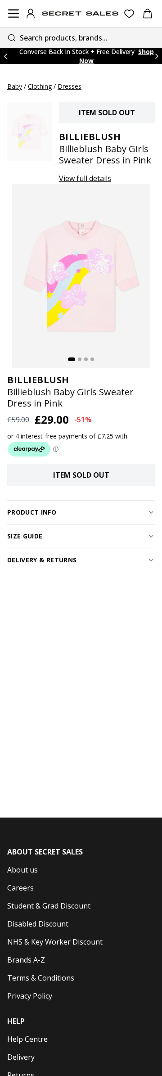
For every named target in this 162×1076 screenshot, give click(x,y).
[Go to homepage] (80, 13)
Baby (14, 86)
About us (22, 870)
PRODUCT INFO (31, 512)
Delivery (21, 1057)
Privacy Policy (29, 996)
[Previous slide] (5, 56)
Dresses (69, 86)
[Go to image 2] (79, 359)
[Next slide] (156, 56)
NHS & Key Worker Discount (55, 942)
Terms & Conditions (40, 978)
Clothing (40, 86)
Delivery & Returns (41, 560)
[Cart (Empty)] (148, 14)
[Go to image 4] (92, 359)
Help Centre (27, 1039)
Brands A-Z (26, 960)
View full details (85, 178)
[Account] (31, 14)
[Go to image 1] (71, 359)
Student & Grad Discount (48, 906)
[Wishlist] (129, 14)
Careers (20, 888)
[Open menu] (13, 13)
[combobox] (81, 37)
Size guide (25, 536)
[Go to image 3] (86, 359)
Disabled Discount (37, 924)
